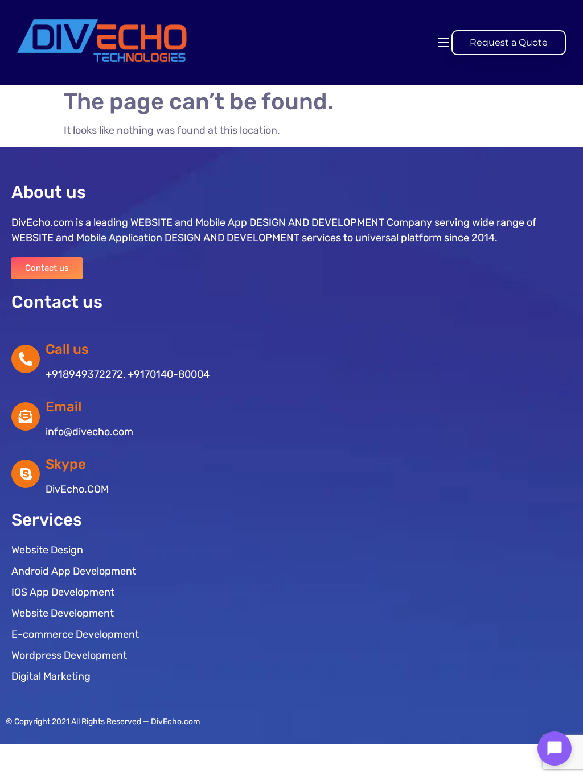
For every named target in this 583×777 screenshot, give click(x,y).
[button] (442, 42)
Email (63, 407)
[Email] (25, 416)
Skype (66, 464)
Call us (67, 349)
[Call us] (25, 359)
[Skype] (25, 474)
